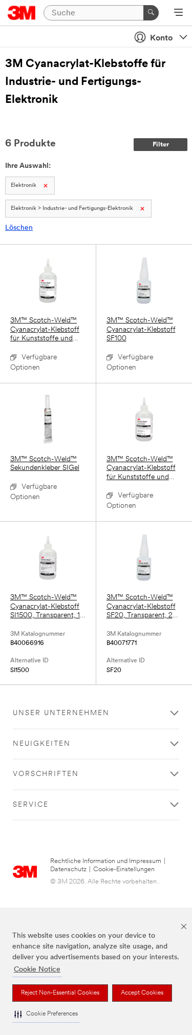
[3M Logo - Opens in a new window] (22, 12)
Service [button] (31, 805)
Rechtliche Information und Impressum (105, 861)
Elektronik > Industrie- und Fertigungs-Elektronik (72, 208)
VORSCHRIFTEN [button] (46, 774)
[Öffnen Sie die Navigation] (178, 13)
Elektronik (23, 185)
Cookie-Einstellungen (124, 869)
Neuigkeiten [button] (42, 744)
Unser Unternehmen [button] (61, 713)
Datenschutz (68, 869)
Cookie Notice (37, 970)
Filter (161, 144)
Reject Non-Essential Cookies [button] (60, 993)
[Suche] (151, 12)
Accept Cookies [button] (142, 993)
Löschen (19, 228)
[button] (46, 1014)
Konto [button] (161, 38)
